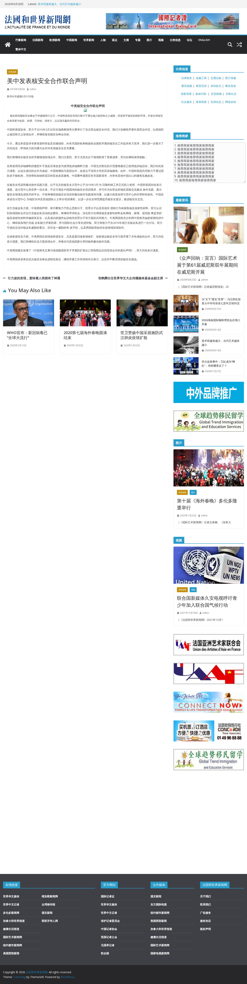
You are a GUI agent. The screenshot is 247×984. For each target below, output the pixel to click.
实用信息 (216, 102)
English (204, 40)
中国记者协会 (109, 929)
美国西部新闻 (11, 953)
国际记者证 (107, 896)
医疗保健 (230, 78)
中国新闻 (71, 40)
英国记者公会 (109, 937)
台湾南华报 (48, 904)
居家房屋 (186, 94)
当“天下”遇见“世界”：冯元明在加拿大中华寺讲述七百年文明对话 (221, 301)
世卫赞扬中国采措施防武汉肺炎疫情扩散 (141, 335)
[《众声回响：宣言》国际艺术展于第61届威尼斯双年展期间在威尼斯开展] (208, 225)
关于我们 (205, 896)
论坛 (189, 40)
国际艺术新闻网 (12, 937)
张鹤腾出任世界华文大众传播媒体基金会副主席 (130, 278)
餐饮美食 (230, 86)
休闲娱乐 (216, 86)
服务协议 (205, 921)
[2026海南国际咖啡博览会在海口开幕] (186, 325)
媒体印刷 (200, 94)
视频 (161, 40)
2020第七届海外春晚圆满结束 (85, 335)
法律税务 (186, 78)
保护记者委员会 (110, 921)
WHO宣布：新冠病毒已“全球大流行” (27, 335)
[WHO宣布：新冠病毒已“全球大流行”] (28, 302)
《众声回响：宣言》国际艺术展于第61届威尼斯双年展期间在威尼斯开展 (207, 265)
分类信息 (175, 40)
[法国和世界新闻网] (7, 44)
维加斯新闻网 (50, 896)
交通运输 (216, 78)
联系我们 (205, 904)
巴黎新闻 (20, 40)
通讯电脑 (186, 86)
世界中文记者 (11, 904)
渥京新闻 (47, 912)
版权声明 (205, 929)
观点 (114, 40)
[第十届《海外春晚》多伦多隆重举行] (208, 467)
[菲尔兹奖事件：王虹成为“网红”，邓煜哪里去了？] (186, 366)
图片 (149, 40)
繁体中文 (20, 49)
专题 (137, 40)
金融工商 (201, 78)
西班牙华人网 (50, 921)
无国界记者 (107, 945)
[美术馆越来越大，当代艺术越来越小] (186, 345)
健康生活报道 (11, 929)
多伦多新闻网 (11, 912)
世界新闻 (88, 40)
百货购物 (216, 94)
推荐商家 (201, 102)
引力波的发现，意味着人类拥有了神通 (34, 278)
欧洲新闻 (54, 40)
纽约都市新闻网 (12, 945)
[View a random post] (239, 44)
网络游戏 (230, 102)
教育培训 (201, 86)
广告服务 (205, 912)
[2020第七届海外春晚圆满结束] (85, 302)
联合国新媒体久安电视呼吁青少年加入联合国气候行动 (207, 601)
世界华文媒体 (11, 896)
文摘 (126, 40)
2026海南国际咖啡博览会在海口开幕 (221, 322)
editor (33, 89)
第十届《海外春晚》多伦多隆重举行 (207, 504)
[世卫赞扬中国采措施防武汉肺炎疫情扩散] (142, 302)
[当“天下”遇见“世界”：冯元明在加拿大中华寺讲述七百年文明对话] (186, 304)
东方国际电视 (159, 904)
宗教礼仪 (231, 94)
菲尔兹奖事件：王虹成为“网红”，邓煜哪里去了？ (218, 363)
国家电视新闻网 (160, 953)
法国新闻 (37, 40)
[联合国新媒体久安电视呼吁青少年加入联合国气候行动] (208, 565)
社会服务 (186, 102)
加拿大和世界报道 (14, 921)
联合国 (105, 953)
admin (204, 279)
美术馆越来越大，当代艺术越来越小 (59, 4)
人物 (103, 40)
